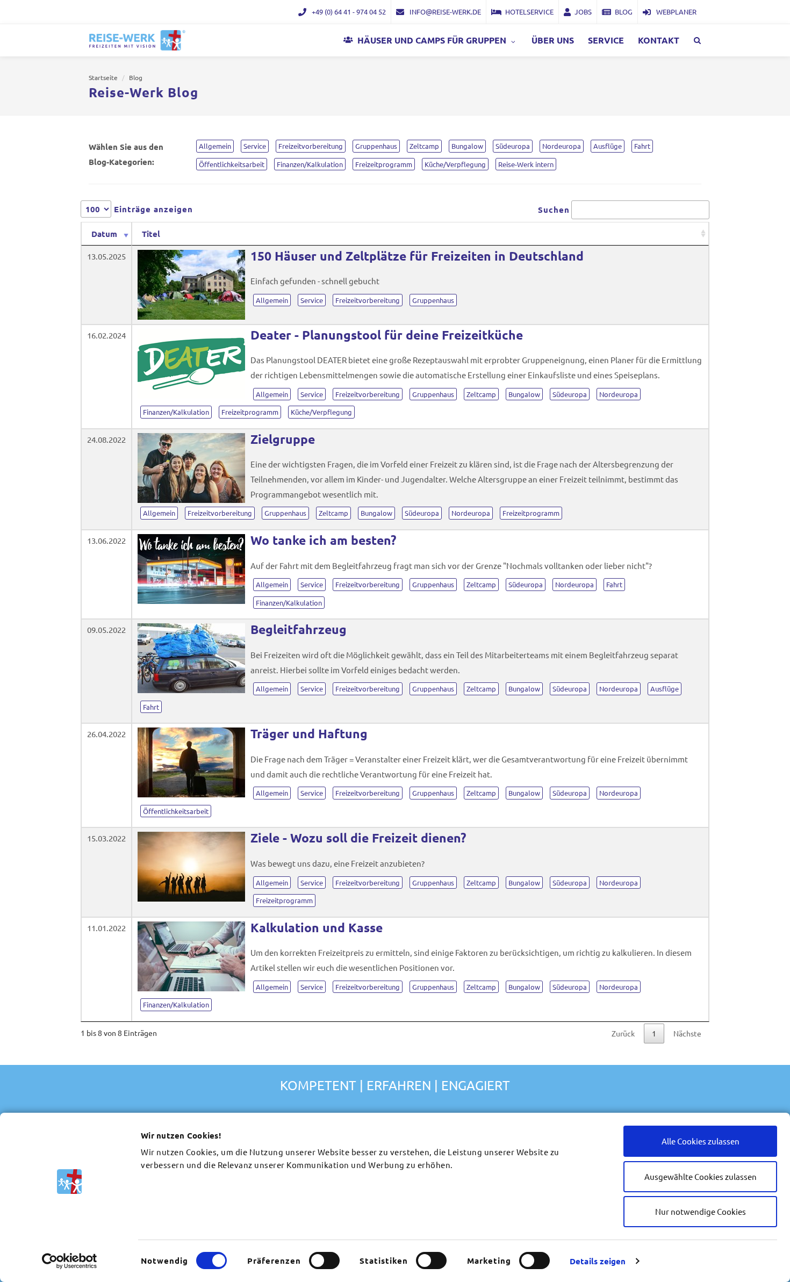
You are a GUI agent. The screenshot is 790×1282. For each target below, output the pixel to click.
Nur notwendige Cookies (700, 1211)
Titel (151, 233)
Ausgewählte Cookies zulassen (700, 1176)
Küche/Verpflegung (321, 411)
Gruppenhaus (433, 300)
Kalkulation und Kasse (316, 927)
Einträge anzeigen (152, 209)
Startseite (103, 77)
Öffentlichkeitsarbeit (176, 811)
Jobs (583, 11)
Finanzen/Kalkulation (176, 411)
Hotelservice (529, 11)
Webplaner (675, 11)
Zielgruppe (282, 439)
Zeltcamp (481, 394)
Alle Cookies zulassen (700, 1141)
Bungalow (524, 394)
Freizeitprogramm (249, 411)
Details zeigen (598, 1261)
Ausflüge (664, 688)
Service (311, 300)
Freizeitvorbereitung (367, 300)
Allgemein (272, 300)
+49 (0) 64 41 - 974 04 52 (348, 11)
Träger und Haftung (309, 733)
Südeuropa (569, 394)
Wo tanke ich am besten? (323, 540)
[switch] (324, 1260)
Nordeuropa (618, 394)
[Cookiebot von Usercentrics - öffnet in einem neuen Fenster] (70, 1261)
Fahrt (614, 584)
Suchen (554, 209)
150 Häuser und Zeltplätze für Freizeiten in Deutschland (417, 256)
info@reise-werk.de (444, 11)
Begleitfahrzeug (298, 629)
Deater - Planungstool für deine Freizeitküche (386, 335)
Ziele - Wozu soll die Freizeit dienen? (358, 838)
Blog (624, 11)
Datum (104, 233)
